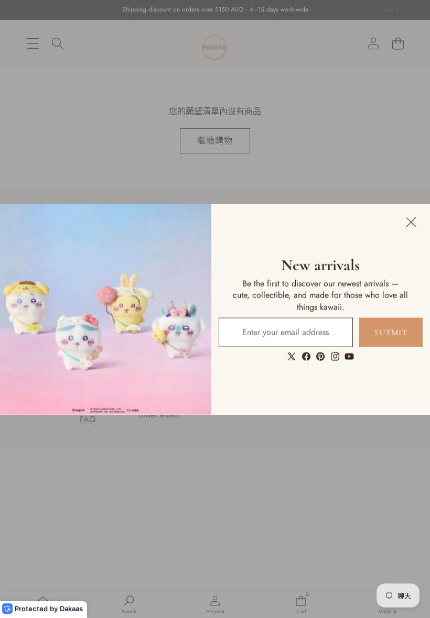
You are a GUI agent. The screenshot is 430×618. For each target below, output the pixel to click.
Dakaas (71, 608)
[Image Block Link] (105, 309)
